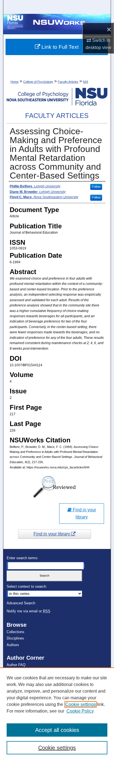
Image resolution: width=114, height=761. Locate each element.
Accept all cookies (57, 730)
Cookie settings (80, 704)
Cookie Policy (80, 711)
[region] (57, 714)
